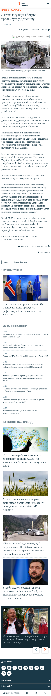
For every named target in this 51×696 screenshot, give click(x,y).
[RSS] (42, 668)
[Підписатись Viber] (31, 668)
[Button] (23, 30)
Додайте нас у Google (11, 693)
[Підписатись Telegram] (36, 668)
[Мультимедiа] (27, 693)
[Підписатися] (9, 673)
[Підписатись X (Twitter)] (14, 668)
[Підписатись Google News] (9, 668)
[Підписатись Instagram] (25, 668)
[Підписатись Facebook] (3, 668)
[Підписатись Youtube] (20, 668)
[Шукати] (45, 693)
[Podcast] (3, 673)
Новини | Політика (11, 10)
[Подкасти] (36, 693)
